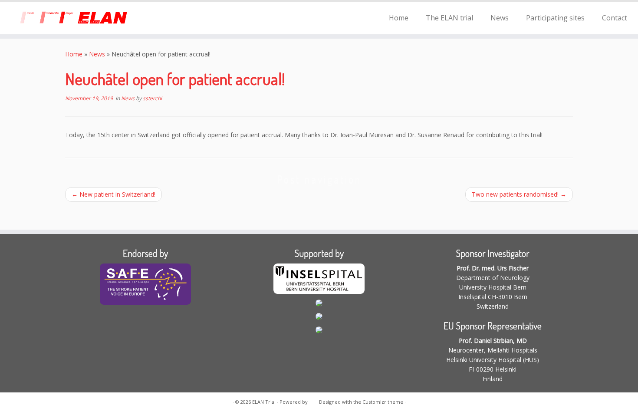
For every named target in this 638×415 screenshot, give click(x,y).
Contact (614, 18)
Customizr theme (382, 402)
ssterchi (152, 98)
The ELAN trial (449, 18)
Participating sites (555, 18)
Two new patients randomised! (519, 194)
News (499, 18)
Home (398, 18)
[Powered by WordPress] (312, 400)
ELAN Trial (264, 402)
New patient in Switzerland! (113, 194)
